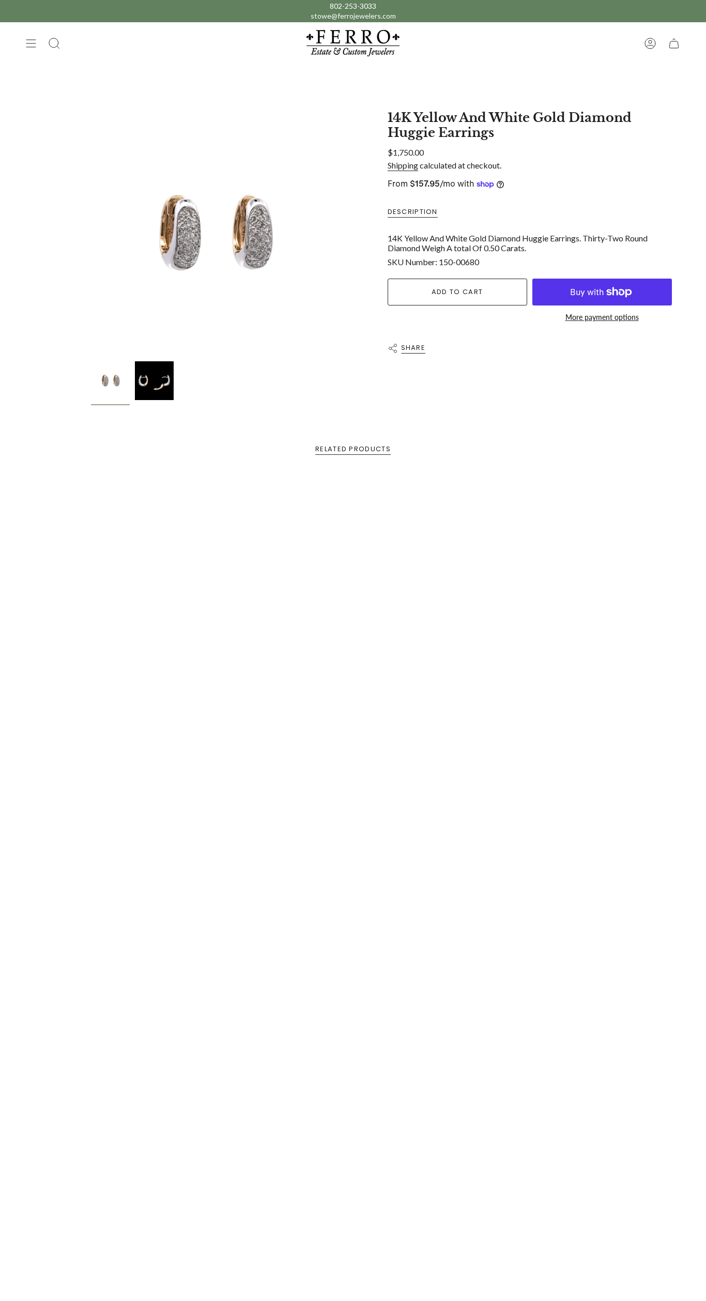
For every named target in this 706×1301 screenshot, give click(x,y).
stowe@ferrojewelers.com (353, 15)
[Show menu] (31, 43)
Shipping (403, 165)
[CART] (674, 43)
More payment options (602, 317)
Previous (91, 233)
